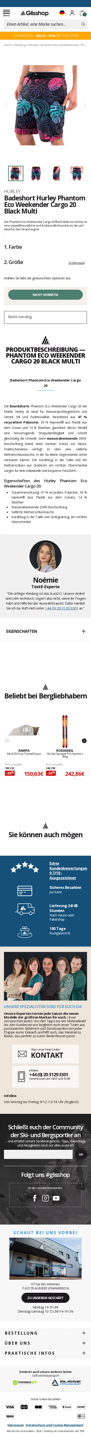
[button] (45, 632)
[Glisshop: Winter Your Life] (35, 13)
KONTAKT (47, 1055)
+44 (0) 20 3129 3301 (61, 608)
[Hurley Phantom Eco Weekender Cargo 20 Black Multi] (45, 105)
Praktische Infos (30, 1353)
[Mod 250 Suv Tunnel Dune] (24, 732)
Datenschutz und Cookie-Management (55, 1425)
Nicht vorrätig (45, 294)
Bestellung (21, 1333)
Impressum (15, 1425)
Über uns (18, 1343)
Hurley (12, 191)
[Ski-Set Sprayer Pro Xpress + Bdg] (65, 732)
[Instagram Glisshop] (45, 1198)
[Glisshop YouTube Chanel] (56, 1198)
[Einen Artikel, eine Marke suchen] (83, 24)
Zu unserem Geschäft (45, 1298)
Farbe (13, 246)
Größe (13, 261)
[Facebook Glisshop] (35, 1198)
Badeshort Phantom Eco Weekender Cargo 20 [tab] (45, 383)
